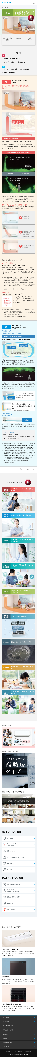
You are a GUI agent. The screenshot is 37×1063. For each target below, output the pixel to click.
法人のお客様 (6, 1021)
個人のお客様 (6, 1017)
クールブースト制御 (9, 72)
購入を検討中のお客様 (8, 1025)
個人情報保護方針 (27, 1051)
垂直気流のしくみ (17, 58)
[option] (18, 22)
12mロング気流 (24, 69)
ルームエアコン (6, 7)
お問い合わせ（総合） (8, 1042)
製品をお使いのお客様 (8, 1030)
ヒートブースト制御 (9, 62)
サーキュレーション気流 (10, 69)
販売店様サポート (7, 1034)
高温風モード (21, 62)
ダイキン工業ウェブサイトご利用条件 (14, 1051)
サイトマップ (6, 1046)
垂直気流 (6, 58)
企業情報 (5, 1038)
